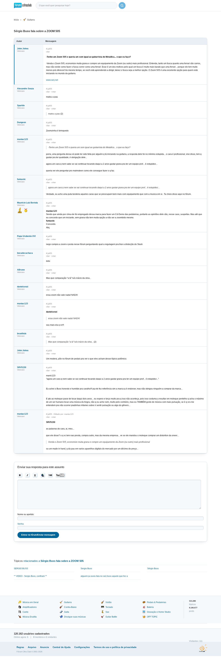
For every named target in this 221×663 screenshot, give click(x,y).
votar (53, 92)
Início (16, 20)
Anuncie (44, 647)
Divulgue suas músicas (75, 617)
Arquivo (32, 647)
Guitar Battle (111, 617)
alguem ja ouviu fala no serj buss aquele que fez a (104, 576)
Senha (20, 524)
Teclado (109, 607)
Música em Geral (31, 602)
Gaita (66, 612)
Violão (108, 602)
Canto (25, 612)
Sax (107, 612)
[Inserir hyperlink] (42, 475)
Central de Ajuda (61, 647)
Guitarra (31, 20)
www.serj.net (52, 80)
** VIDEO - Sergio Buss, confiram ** (30, 576)
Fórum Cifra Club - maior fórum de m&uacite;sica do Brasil (23, 5)
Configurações (82, 647)
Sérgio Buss (153, 568)
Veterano (21, 51)
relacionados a (53, 560)
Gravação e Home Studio (159, 612)
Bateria (150, 607)
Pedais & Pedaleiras (156, 602)
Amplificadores (30, 607)
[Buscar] (122, 5)
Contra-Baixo (70, 607)
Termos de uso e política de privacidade (115, 647)
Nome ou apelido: (25, 514)
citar (48, 52)
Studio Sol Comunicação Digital (203, 648)
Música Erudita (30, 617)
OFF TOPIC (152, 617)
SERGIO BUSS (21, 568)
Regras (20, 647)
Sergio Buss (86, 568)
